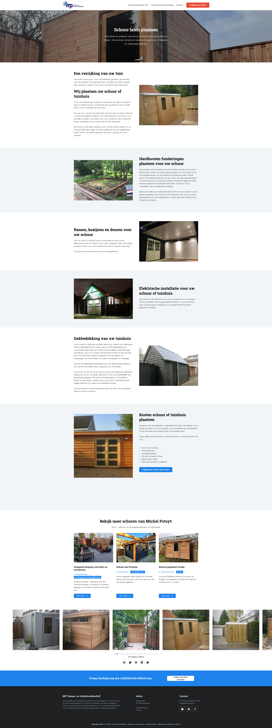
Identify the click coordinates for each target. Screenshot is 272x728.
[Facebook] (124, 662)
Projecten (179, 5)
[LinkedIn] (141, 662)
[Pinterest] (136, 662)
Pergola (134, 572)
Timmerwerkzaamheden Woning (162, 5)
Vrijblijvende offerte (197, 5)
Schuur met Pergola (126, 567)
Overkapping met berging (84, 577)
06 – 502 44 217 (185, 701)
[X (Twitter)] (130, 662)
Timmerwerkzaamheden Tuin (138, 5)
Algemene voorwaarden (136, 724)
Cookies (138, 710)
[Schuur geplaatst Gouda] (178, 547)
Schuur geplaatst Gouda (172, 567)
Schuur (97, 577)
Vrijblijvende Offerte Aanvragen (155, 470)
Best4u (178, 724)
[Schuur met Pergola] (136, 547)
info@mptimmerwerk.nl (187, 703)
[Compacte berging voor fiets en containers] (93, 547)
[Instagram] (182, 709)
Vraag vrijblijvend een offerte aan (152, 436)
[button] (146, 105)
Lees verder (83, 596)
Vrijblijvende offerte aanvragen (181, 678)
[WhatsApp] (147, 662)
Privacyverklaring (141, 708)
